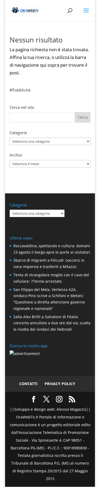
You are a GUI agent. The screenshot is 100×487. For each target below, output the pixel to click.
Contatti (28, 383)
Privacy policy (60, 383)
